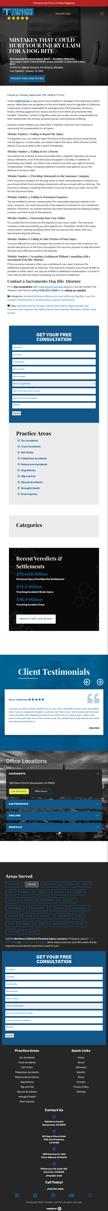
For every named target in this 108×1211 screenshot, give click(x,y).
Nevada (79, 306)
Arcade (28, 916)
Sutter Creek (14, 932)
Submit (16, 413)
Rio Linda (79, 924)
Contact (81, 1082)
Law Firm (90, 296)
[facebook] (17, 1195)
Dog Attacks (28, 470)
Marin (64, 306)
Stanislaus (76, 309)
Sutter (86, 309)
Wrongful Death (30, 488)
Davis (10, 892)
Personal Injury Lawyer (47, 300)
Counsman (62, 916)
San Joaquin (26, 309)
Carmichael (67, 900)
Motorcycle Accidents (34, 464)
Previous (85, 680)
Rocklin (12, 900)
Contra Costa (53, 306)
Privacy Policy (81, 1087)
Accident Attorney (34, 296)
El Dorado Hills (79, 908)
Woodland (28, 900)
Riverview (13, 916)
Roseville (25, 892)
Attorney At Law (53, 296)
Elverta (78, 916)
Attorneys (81, 1067)
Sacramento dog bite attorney (56, 287)
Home (81, 1058)
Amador (40, 306)
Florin (11, 924)
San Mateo (39, 309)
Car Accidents (29, 441)
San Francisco (50, 884)
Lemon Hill (45, 916)
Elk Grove (77, 892)
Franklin (26, 924)
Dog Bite (79, 296)
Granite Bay (59, 892)
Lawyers (12, 300)
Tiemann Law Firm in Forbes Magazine (54, 3)
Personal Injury (26, 300)
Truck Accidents (31, 447)
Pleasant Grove (60, 924)
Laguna (41, 924)
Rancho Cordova (37, 908)
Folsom (85, 884)
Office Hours (41, 791)
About (81, 1063)
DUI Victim (27, 453)
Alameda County (26, 306)
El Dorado (69, 884)
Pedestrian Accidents (34, 459)
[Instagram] (90, 1195)
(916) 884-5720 (54, 1176)
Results (81, 1072)
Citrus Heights (48, 900)
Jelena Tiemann (30, 67)
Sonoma (64, 309)
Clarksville (58, 908)
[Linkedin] (53, 1195)
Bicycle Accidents (32, 482)
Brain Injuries (29, 494)
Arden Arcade (14, 908)
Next (98, 680)
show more (94, 728)
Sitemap (81, 1092)
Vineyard (32, 932)
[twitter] (35, 1195)
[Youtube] (71, 1195)
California (68, 296)
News (81, 1077)
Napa (71, 306)
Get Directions (18, 791)
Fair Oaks (42, 892)
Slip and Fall (28, 476)
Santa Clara (52, 309)
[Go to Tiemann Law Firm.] (30, 59)
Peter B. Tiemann (53, 67)
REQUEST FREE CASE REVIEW (27, 79)
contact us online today (33, 942)
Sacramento (68, 300)
